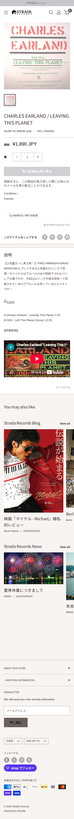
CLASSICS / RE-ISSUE (23, 215)
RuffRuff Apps (54, 224)
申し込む (16, 722)
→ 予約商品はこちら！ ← (37, 3)
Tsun (67, 224)
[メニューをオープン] (6, 12)
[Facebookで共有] (45, 237)
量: (5, 157)
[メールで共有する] (67, 237)
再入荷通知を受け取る (37, 171)
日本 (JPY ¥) (32, 741)
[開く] (51, 12)
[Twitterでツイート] (60, 237)
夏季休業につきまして (23, 590)
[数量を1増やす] (38, 157)
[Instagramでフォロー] (21, 760)
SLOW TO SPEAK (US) (17, 131)
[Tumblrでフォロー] (29, 760)
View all (65, 423)
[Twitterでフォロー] (14, 760)
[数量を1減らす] (17, 157)
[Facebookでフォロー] (6, 760)
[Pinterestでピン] (52, 237)
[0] (66, 12)
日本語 (9, 741)
